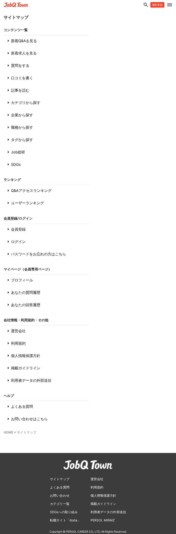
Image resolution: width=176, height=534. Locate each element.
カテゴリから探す (23, 102)
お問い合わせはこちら (27, 419)
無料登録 (157, 4)
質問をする (17, 65)
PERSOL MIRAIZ (103, 520)
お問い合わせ (59, 495)
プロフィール (19, 280)
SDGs (13, 164)
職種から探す (19, 127)
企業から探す (19, 115)
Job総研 (15, 152)
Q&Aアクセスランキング (29, 190)
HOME (8, 432)
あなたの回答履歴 (23, 305)
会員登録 (16, 229)
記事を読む (17, 90)
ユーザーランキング (25, 203)
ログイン (16, 241)
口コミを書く (19, 78)
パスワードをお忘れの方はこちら (36, 254)
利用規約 (16, 343)
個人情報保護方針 (23, 355)
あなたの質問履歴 (23, 292)
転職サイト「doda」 (65, 520)
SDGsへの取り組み (64, 512)
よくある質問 (19, 406)
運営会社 (16, 331)
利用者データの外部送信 (28, 380)
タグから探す (19, 139)
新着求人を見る (21, 53)
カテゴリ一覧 (59, 504)
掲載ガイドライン (23, 368)
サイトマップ (26, 432)
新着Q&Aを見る (21, 41)
